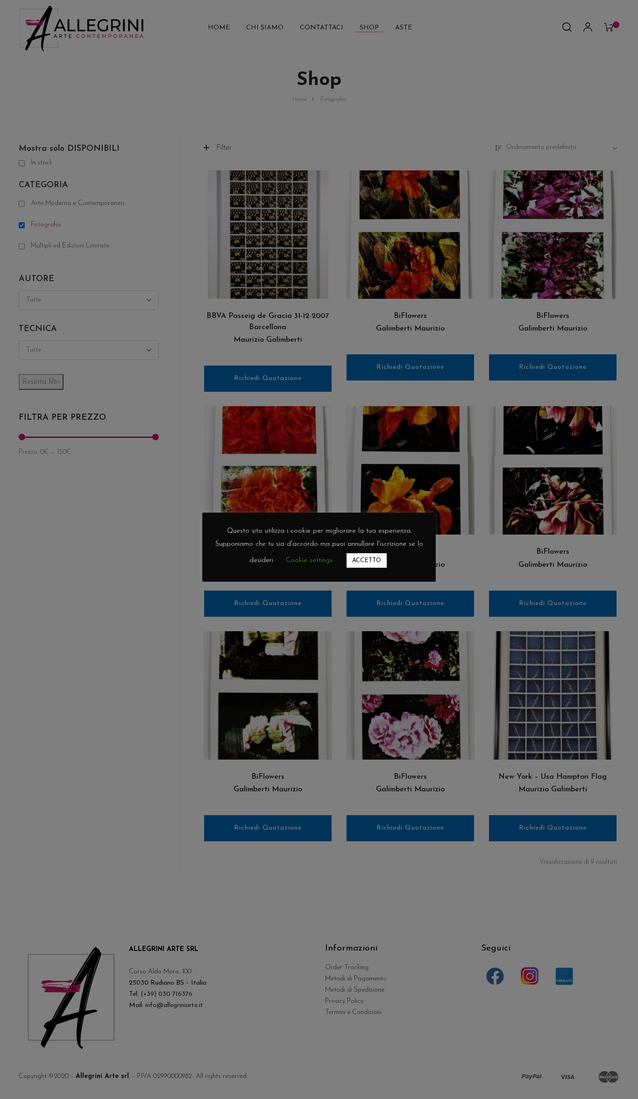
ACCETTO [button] (366, 560)
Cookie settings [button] (309, 560)
